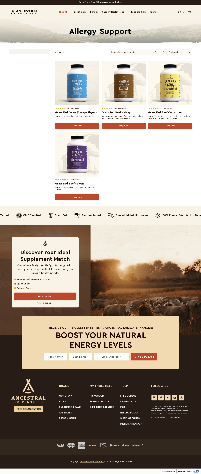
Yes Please (146, 356)
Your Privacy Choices (185, 471)
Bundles (94, 12)
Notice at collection (168, 471)
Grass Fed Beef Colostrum (165, 112)
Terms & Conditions (159, 417)
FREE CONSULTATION (29, 409)
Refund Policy (129, 412)
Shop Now (77, 126)
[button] (179, 12)
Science (153, 12)
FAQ (122, 407)
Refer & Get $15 (99, 401)
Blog (62, 401)
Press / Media (67, 418)
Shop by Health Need (113, 12)
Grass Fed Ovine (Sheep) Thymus (76, 112)
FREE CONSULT (129, 396)
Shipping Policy (130, 418)
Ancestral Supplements (92, 461)
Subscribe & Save (70, 407)
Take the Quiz (138, 12)
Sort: (165, 52)
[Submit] (155, 52)
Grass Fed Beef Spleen (69, 183)
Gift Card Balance (102, 407)
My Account (98, 396)
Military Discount (132, 424)
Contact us (128, 401)
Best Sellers (80, 12)
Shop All (63, 12)
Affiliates (65, 412)
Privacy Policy (174, 417)
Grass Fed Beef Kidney (116, 112)
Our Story (66, 396)
